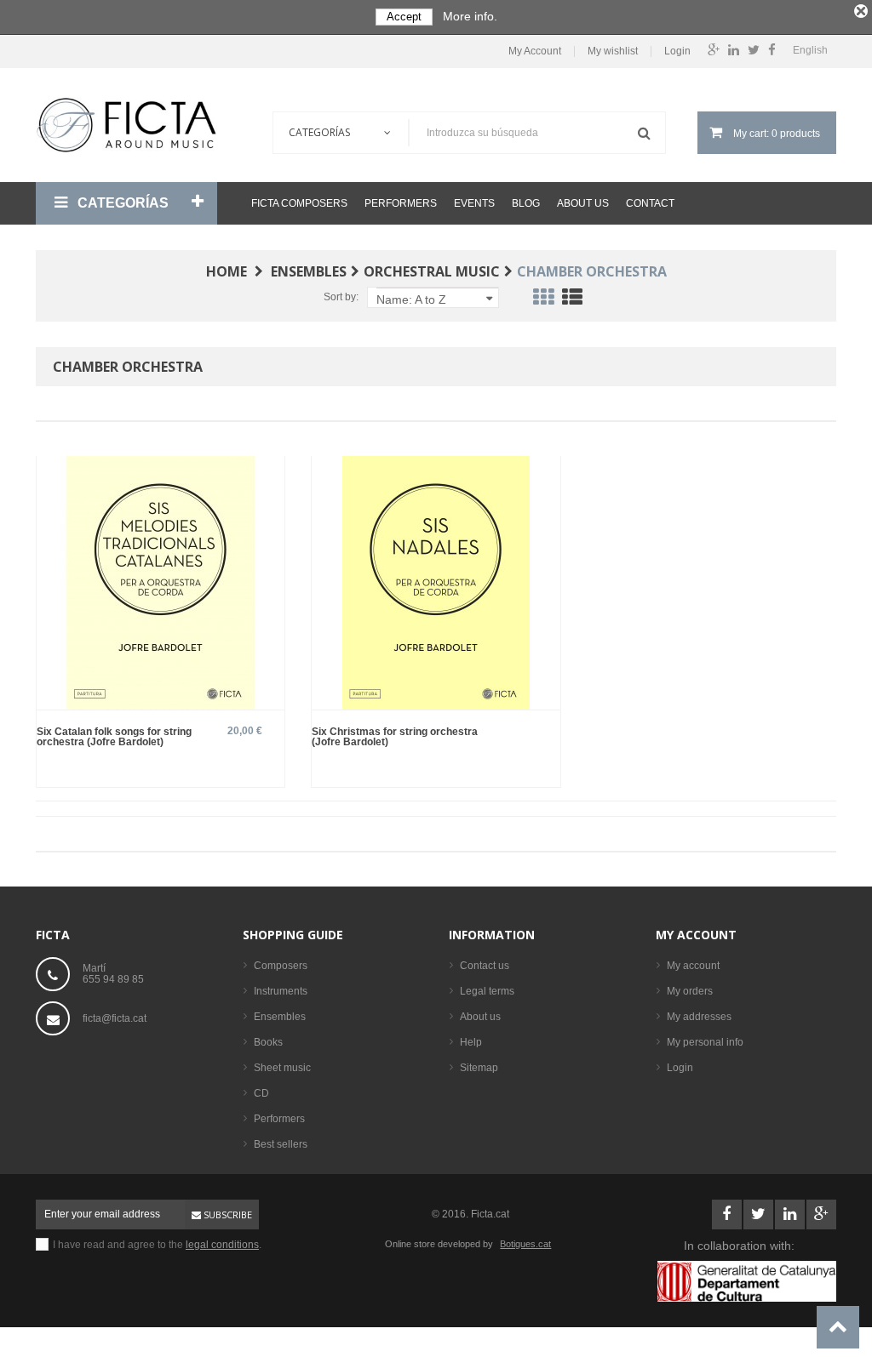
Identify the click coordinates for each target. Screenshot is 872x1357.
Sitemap (479, 1068)
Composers (280, 966)
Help (471, 1042)
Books (268, 1042)
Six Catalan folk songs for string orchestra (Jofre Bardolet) (114, 736)
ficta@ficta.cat (114, 1018)
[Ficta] (126, 125)
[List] (572, 300)
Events (474, 203)
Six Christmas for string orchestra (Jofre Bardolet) (395, 736)
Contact (650, 203)
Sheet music (282, 1068)
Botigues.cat (525, 1244)
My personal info (705, 1042)
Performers (400, 203)
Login (677, 51)
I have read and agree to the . (157, 1245)
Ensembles (280, 1017)
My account (696, 935)
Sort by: (341, 297)
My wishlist (613, 51)
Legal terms (487, 991)
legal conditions (222, 1245)
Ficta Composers (299, 203)
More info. (470, 16)
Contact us (484, 966)
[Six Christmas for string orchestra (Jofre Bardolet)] (436, 581)
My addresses (699, 1017)
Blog (526, 203)
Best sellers (280, 1144)
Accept (404, 16)
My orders (690, 991)
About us (583, 203)
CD (261, 1093)
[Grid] (543, 300)
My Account (534, 51)
